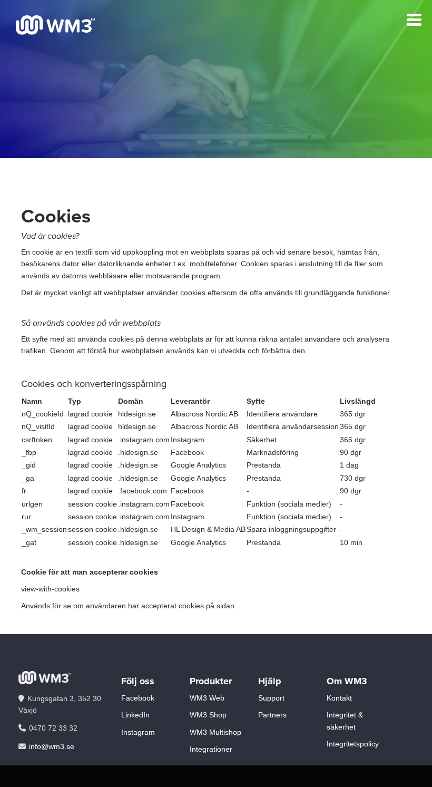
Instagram (138, 732)
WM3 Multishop (215, 732)
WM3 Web (207, 698)
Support (271, 698)
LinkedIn (135, 715)
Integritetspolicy (353, 744)
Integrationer (211, 749)
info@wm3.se (51, 746)
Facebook (137, 698)
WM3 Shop (208, 715)
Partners (272, 715)
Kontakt (339, 698)
